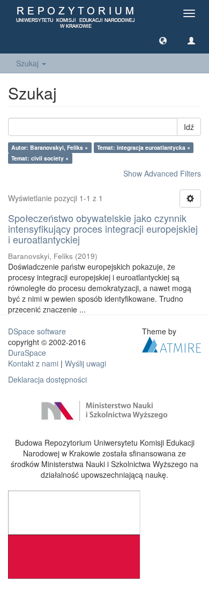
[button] (163, 40)
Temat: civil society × (40, 158)
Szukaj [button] (28, 63)
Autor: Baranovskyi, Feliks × (49, 147)
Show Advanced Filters (162, 173)
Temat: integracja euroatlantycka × (143, 147)
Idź (189, 126)
